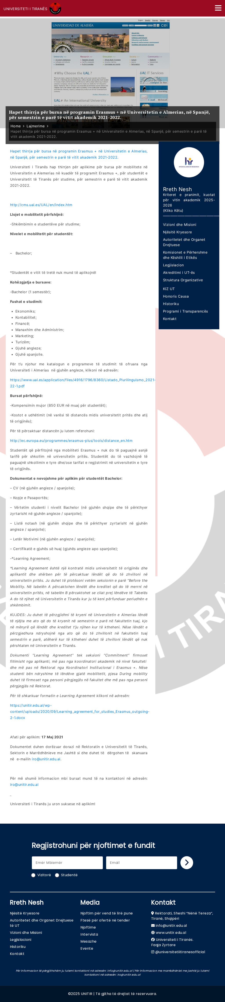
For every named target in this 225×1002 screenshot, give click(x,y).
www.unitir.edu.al (171, 932)
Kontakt (170, 318)
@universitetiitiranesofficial (180, 951)
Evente (86, 948)
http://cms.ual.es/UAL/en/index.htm (41, 205)
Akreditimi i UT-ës (179, 272)
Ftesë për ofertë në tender (105, 920)
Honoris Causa (176, 296)
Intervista (89, 934)
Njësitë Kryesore (177, 232)
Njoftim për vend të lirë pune (106, 913)
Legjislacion (173, 265)
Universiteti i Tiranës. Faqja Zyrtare (172, 942)
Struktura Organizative (183, 280)
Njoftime (88, 927)
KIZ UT (169, 289)
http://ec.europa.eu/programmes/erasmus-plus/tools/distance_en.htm (71, 440)
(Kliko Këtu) (173, 210)
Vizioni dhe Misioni (179, 224)
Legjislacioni (20, 939)
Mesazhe (88, 941)
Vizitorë (44, 875)
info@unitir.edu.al (171, 925)
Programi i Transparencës (185, 311)
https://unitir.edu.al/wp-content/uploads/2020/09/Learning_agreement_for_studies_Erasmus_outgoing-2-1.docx (80, 711)
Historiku (171, 304)
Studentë (69, 875)
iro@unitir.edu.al (46, 759)
